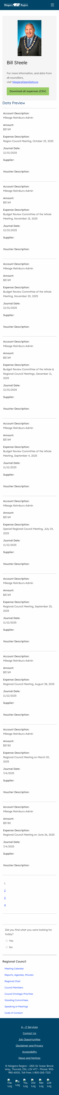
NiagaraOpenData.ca (25, 82)
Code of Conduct (14, 1012)
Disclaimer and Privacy (29, 1045)
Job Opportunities (29, 1039)
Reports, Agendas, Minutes (19, 974)
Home (16, 5)
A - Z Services (29, 1027)
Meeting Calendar (14, 968)
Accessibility (29, 1051)
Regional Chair (12, 981)
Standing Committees (16, 1000)
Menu (53, 5)
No (11, 947)
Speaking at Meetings (16, 1006)
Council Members (14, 987)
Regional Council (14, 961)
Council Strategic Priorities (19, 993)
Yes (11, 940)
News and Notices (29, 1058)
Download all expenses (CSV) (28, 91)
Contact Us (29, 1033)
